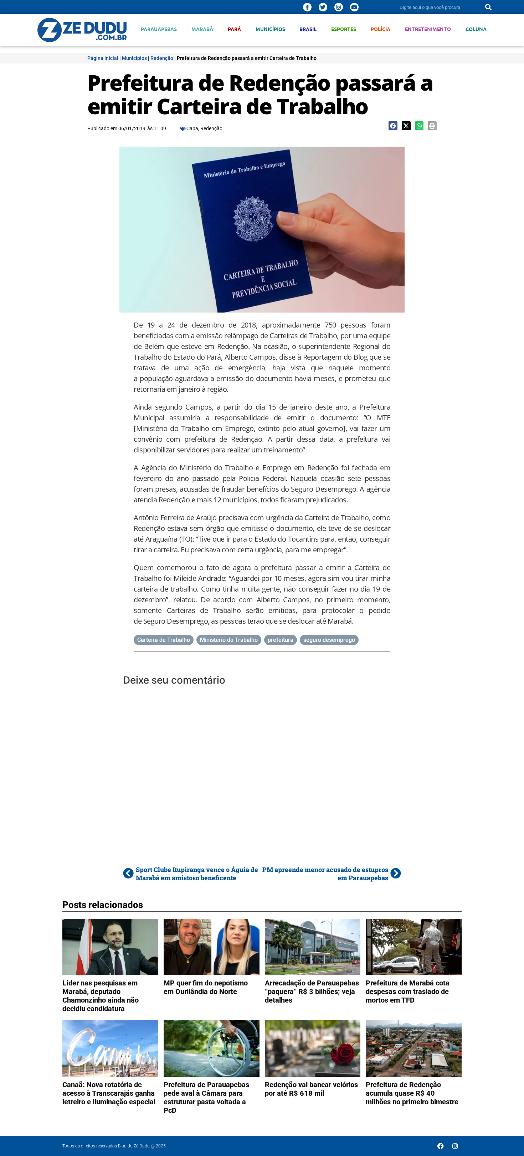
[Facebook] (440, 1146)
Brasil (308, 29)
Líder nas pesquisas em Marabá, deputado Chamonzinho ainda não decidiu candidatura (100, 996)
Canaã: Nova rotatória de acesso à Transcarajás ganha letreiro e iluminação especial (108, 1093)
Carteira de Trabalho (163, 640)
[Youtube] (354, 7)
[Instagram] (338, 7)
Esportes (343, 29)
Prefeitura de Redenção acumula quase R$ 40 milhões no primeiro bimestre (412, 1093)
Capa (192, 128)
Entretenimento (428, 29)
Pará (234, 29)
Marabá (202, 29)
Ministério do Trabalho (229, 640)
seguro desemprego (329, 640)
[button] (393, 125)
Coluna (476, 29)
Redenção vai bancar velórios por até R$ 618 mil (311, 1088)
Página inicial (102, 58)
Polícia (380, 29)
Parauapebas (159, 29)
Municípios (270, 29)
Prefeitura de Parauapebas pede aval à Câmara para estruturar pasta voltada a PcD (206, 1097)
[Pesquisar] (488, 7)
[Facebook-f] (307, 7)
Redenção (161, 58)
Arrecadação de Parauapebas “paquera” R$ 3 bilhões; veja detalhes (312, 991)
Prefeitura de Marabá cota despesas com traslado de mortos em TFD (407, 991)
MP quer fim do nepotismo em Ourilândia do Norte (206, 987)
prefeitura (280, 640)
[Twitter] (323, 7)
